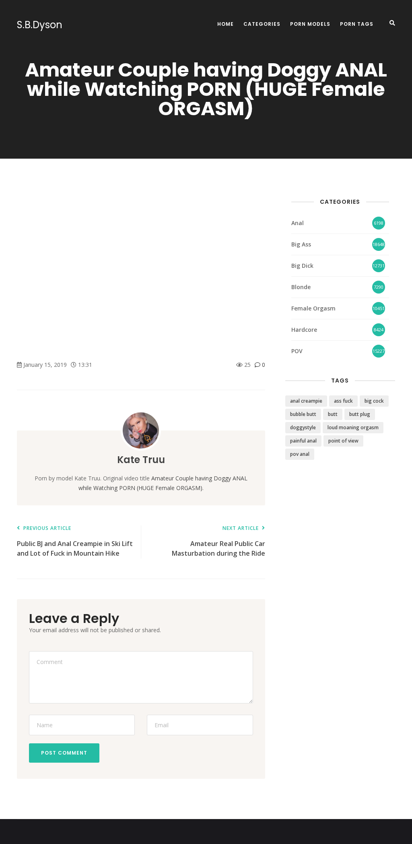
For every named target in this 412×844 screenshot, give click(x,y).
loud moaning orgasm (353, 427)
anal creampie (306, 400)
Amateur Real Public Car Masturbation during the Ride (218, 541)
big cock (374, 400)
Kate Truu (141, 459)
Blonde (301, 287)
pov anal (299, 454)
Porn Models (310, 24)
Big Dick (302, 265)
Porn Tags (356, 24)
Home (225, 24)
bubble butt (303, 414)
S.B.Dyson (39, 25)
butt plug (359, 414)
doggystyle (303, 427)
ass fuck (343, 400)
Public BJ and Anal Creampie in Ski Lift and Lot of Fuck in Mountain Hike (75, 541)
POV (297, 351)
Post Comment (64, 752)
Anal (297, 223)
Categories (261, 24)
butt (333, 414)
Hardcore (304, 329)
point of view (343, 440)
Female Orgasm (313, 308)
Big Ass (301, 244)
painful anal (303, 440)
